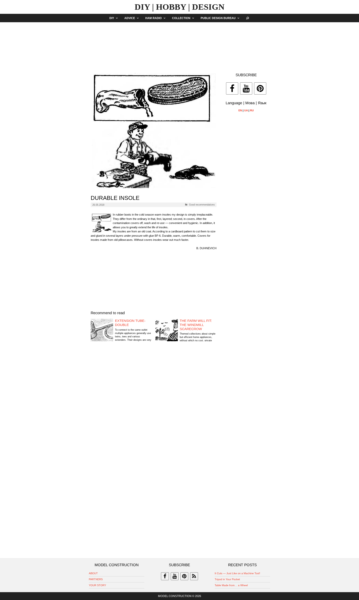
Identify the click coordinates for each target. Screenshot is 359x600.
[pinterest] (184, 576)
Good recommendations (202, 204)
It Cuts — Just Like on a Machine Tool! (237, 573)
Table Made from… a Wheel (231, 585)
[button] (118, 18)
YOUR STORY (97, 585)
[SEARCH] (247, 18)
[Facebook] (232, 88)
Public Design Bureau (218, 18)
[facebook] (165, 576)
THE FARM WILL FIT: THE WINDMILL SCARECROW (196, 325)
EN (240, 110)
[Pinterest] (260, 88)
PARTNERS (96, 579)
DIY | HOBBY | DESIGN (180, 7)
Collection (181, 18)
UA (246, 110)
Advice (129, 18)
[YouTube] (246, 88)
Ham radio (153, 18)
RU (252, 110)
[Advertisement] (179, 45)
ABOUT (93, 573)
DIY (111, 18)
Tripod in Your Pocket (227, 579)
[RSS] (194, 576)
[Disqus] (154, 403)
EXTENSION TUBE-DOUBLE (130, 323)
